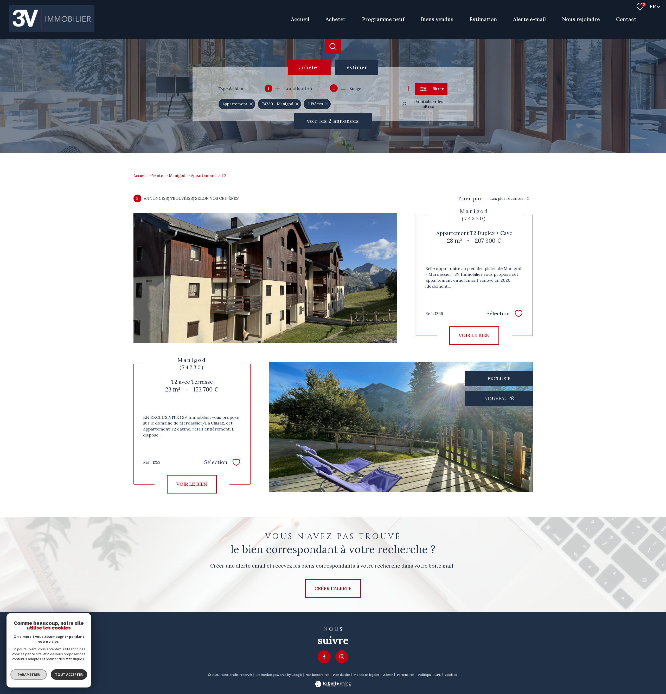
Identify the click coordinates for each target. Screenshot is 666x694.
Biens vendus (437, 19)
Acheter (335, 19)
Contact (626, 19)
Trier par (470, 198)
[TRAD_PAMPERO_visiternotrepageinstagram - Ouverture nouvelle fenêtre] (341, 656)
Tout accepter (69, 674)
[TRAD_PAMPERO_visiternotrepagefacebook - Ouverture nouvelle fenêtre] (324, 656)
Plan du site (341, 675)
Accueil (300, 19)
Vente (157, 175)
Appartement (203, 175)
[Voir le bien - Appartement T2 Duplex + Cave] (265, 278)
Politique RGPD (429, 675)
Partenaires (405, 675)
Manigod (177, 175)
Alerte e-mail (529, 19)
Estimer (357, 67)
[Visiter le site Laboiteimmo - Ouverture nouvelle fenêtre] (333, 685)
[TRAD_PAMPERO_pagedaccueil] (51, 30)
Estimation (483, 19)
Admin (388, 675)
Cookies (451, 675)
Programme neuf (383, 19)
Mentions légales (367, 675)
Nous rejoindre (581, 19)
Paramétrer (29, 674)
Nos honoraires (317, 675)
